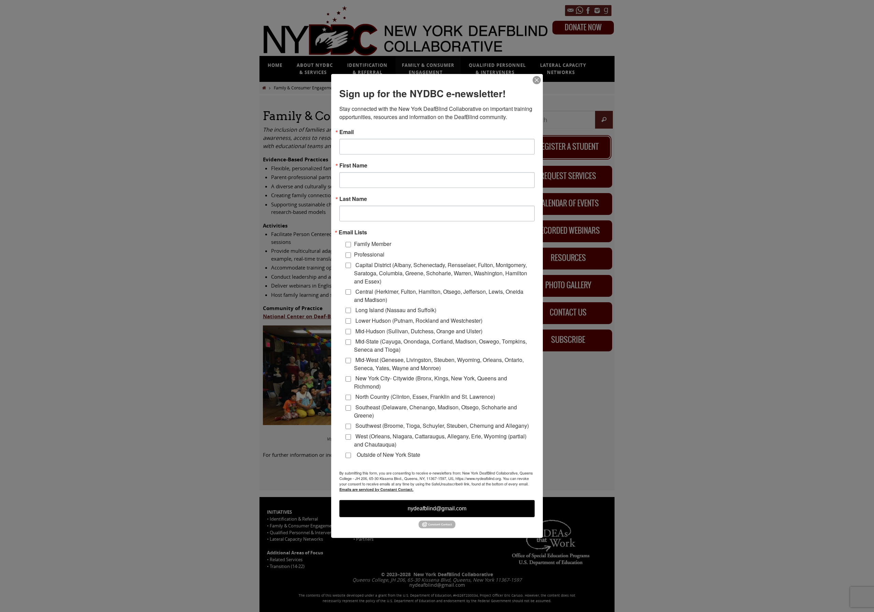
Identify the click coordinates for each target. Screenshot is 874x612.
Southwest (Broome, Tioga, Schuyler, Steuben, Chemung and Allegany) (441, 425)
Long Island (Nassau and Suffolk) (395, 310)
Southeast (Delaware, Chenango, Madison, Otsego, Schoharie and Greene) (435, 411)
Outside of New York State (387, 454)
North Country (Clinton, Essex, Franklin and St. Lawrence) (424, 396)
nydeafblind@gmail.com (437, 508)
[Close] (537, 80)
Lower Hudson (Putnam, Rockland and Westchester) (418, 320)
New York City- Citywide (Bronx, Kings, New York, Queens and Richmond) (430, 382)
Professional (369, 254)
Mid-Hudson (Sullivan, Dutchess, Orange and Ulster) (418, 331)
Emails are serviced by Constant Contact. (376, 489)
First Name (353, 165)
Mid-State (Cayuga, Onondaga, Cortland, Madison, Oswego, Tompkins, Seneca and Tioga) (440, 345)
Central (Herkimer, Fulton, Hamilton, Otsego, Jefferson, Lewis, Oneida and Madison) (438, 295)
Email (346, 132)
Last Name (353, 199)
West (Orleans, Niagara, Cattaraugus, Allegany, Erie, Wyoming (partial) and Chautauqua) (440, 440)
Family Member (372, 244)
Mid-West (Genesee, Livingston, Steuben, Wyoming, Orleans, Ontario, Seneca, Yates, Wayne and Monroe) (439, 364)
